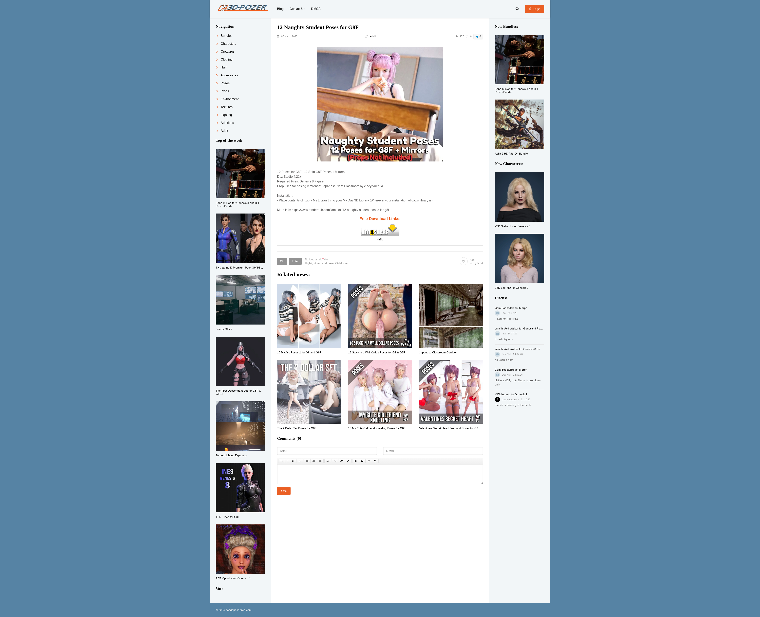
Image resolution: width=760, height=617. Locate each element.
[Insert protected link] (341, 461)
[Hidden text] (355, 461)
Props (225, 91)
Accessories (229, 75)
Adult (373, 36)
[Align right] (320, 461)
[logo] (243, 9)
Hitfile (380, 239)
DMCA (316, 8)
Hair (224, 67)
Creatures (228, 51)
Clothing (227, 59)
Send (284, 490)
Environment (229, 99)
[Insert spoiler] (375, 461)
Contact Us (297, 8)
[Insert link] (335, 461)
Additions (227, 122)
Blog (280, 8)
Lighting (226, 115)
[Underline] (293, 461)
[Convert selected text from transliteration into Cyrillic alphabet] (368, 461)
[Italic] (287, 461)
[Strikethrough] (299, 461)
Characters (228, 43)
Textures (227, 107)
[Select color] (348, 461)
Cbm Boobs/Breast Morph (511, 307)
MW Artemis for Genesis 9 (511, 394)
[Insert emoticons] (327, 461)
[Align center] (313, 461)
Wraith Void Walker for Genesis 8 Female (519, 328)
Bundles (226, 35)
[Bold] (281, 461)
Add (476, 261)
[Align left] (307, 461)
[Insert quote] (362, 461)
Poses (225, 83)
